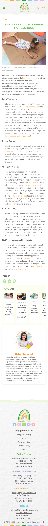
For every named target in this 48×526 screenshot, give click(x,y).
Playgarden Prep (24, 434)
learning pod (28, 258)
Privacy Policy (24, 445)
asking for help (22, 269)
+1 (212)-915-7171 (24, 495)
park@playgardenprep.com (24, 492)
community (37, 266)
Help (24, 449)
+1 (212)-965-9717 (24, 512)
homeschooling (35, 68)
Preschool (24, 438)
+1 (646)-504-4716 (24, 461)
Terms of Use (24, 442)
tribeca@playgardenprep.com (24, 510)
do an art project (20, 196)
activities (33, 182)
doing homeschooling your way (17, 136)
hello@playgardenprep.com (24, 458)
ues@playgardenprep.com (24, 475)
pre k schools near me (30, 185)
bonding (11, 204)
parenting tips (7, 70)
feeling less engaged (31, 107)
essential (15, 219)
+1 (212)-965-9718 (24, 478)
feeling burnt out (29, 78)
